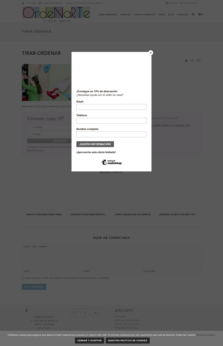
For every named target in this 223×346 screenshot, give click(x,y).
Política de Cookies (205, 335)
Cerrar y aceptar (89, 340)
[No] (219, 338)
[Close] (150, 52)
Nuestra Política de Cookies (127, 340)
